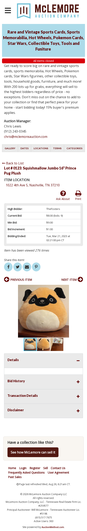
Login (23, 468)
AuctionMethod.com (53, 527)
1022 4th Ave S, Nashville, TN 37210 (33, 185)
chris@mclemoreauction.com (25, 136)
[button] (79, 288)
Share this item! (14, 260)
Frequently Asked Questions (26, 472)
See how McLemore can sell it (33, 452)
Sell (45, 468)
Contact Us (58, 468)
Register (35, 468)
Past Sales (15, 477)
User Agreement (58, 472)
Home (12, 468)
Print (78, 199)
